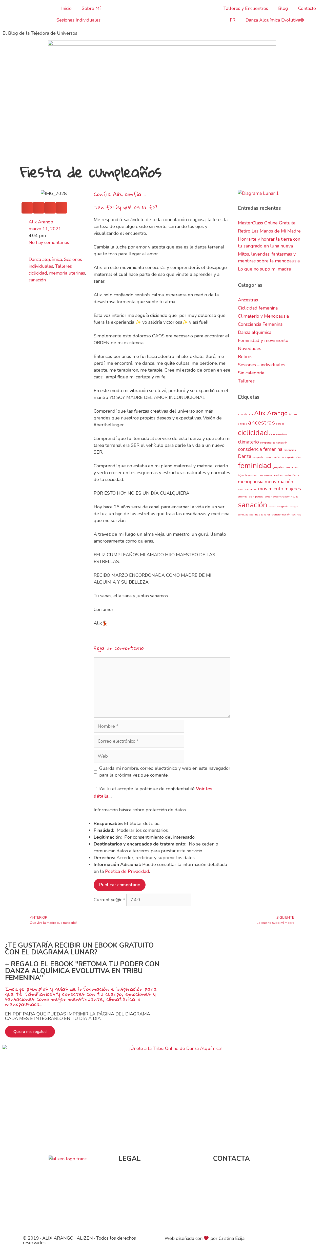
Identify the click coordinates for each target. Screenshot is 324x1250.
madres (277, 475)
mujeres (293, 489)
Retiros (245, 357)
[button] (27, 208)
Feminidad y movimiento (263, 340)
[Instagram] (236, 1213)
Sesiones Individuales (78, 20)
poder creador (281, 496)
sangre (294, 506)
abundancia (245, 414)
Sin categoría (251, 373)
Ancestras (248, 300)
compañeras (267, 443)
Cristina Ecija (232, 1238)
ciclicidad (38, 273)
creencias (290, 450)
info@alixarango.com (235, 1175)
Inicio (66, 8)
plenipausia (256, 496)
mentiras (243, 489)
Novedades (249, 348)
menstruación (279, 481)
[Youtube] (250, 1213)
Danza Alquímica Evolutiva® (275, 20)
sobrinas (254, 514)
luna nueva (265, 475)
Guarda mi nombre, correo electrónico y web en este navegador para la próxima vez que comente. (164, 771)
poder (268, 496)
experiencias (293, 457)
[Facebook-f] (222, 1213)
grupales (278, 467)
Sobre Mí (91, 8)
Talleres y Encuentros (246, 8)
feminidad (254, 465)
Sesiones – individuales (261, 365)
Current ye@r (109, 900)
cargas (280, 424)
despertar (259, 457)
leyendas (250, 475)
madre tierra (291, 475)
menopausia (251, 481)
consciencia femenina (260, 449)
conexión (282, 443)
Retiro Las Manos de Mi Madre (269, 231)
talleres (265, 514)
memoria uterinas (67, 273)
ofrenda (243, 496)
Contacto (307, 8)
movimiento (270, 489)
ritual (294, 496)
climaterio (248, 442)
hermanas (291, 467)
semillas (243, 514)
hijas (241, 475)
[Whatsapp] (263, 1213)
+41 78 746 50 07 (241, 1189)
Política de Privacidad (127, 871)
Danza (244, 456)
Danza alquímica (45, 259)
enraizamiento (275, 457)
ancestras (261, 422)
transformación (281, 514)
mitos (253, 489)
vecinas (296, 514)
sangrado (282, 506)
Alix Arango (271, 413)
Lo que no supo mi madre (264, 269)
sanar (272, 506)
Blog (283, 8)
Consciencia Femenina (260, 324)
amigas (242, 424)
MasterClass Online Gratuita (266, 223)
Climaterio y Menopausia (263, 316)
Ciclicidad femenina (258, 308)
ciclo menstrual (278, 434)
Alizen (293, 414)
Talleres (63, 266)
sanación (37, 280)
